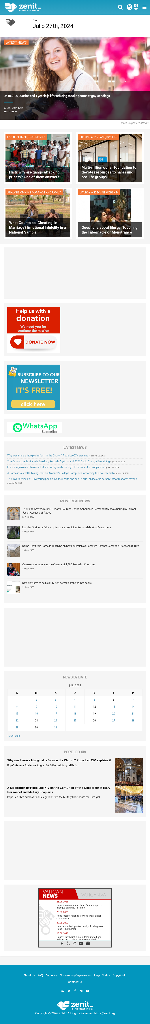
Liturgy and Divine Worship (99, 192)
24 (55, 720)
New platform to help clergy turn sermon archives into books (57, 582)
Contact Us (75, 982)
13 (113, 706)
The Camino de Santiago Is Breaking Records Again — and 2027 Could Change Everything (58, 461)
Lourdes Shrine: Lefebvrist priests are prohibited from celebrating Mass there (66, 527)
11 (75, 706)
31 (55, 727)
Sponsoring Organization (75, 975)
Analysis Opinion (19, 192)
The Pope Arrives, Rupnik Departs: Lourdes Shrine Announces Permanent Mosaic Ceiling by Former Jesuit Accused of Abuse (79, 511)
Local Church (17, 137)
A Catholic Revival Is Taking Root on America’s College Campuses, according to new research (60, 473)
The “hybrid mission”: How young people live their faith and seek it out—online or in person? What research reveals (72, 479)
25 (75, 720)
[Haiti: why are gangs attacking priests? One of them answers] (37, 158)
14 (133, 706)
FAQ (40, 975)
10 (55, 706)
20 (113, 713)
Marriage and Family (46, 192)
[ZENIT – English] (42, 7)
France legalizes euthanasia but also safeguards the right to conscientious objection (55, 467)
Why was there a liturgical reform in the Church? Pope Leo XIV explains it (48, 455)
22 (17, 720)
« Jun (10, 735)
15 (17, 713)
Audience (51, 975)
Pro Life (111, 137)
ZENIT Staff (10, 111)
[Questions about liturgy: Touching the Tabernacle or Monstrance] (110, 213)
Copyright (119, 975)
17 (55, 713)
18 (75, 713)
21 (133, 713)
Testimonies (36, 137)
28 (133, 720)
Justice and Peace (92, 137)
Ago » (18, 735)
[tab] (57, 894)
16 (36, 713)
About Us (29, 975)
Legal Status (102, 975)
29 (17, 727)
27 (113, 720)
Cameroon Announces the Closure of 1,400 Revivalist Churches (58, 564)
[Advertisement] (75, 273)
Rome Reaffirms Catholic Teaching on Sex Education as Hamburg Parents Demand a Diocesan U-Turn (80, 545)
